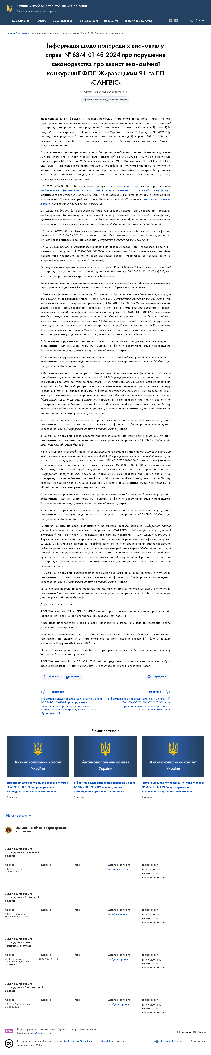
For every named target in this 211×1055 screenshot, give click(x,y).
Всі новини (23, 33)
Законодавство (63, 21)
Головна (11, 33)
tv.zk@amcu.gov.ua (118, 1004)
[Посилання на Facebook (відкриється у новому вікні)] (171, 20)
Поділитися (53, 677)
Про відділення (19, 21)
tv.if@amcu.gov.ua (118, 959)
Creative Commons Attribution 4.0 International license (87, 1041)
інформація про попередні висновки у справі (105, 100)
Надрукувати (159, 677)
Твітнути (75, 677)
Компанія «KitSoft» (171, 1041)
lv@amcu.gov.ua (42, 1033)
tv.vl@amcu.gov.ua (118, 914)
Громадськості (88, 21)
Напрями (40, 21)
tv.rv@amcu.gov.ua (118, 869)
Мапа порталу (16, 816)
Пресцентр (111, 21)
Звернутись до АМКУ (139, 21)
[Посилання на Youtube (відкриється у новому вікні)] (176, 20)
